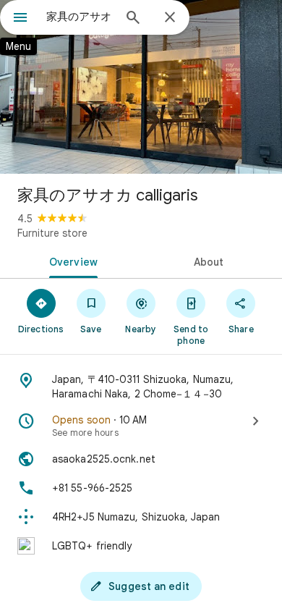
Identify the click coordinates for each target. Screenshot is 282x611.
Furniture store (52, 233)
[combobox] (79, 16)
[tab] (70, 260)
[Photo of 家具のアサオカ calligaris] (141, 87)
